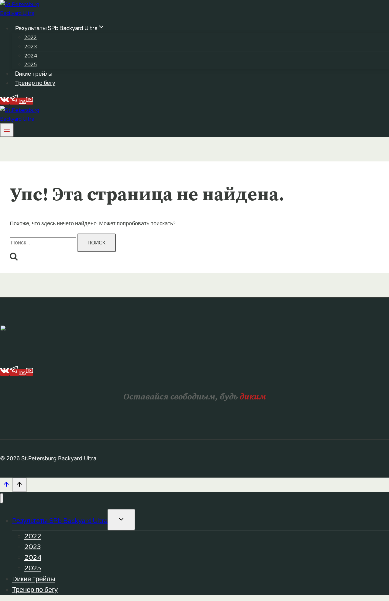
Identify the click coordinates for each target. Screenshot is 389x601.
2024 (30, 55)
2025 (30, 64)
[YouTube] (29, 101)
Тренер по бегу (35, 83)
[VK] (4, 101)
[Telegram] (14, 101)
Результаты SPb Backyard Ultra (60, 520)
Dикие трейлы (34, 74)
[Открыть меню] (7, 130)
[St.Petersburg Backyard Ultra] (23, 12)
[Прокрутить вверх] (6, 486)
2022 (30, 37)
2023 (30, 46)
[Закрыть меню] (1, 498)
